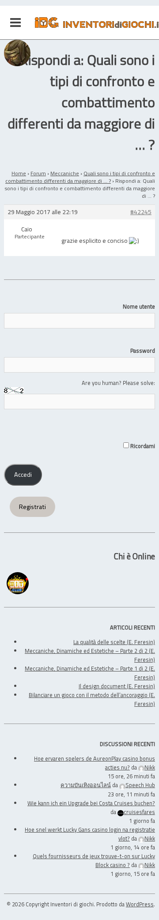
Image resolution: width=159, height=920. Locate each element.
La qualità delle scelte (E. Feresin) (114, 641)
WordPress (140, 904)
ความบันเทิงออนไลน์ (86, 784)
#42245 (140, 212)
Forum (38, 173)
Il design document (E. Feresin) (117, 686)
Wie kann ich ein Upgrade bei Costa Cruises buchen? (91, 803)
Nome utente (139, 306)
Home (18, 173)
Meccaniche (64, 173)
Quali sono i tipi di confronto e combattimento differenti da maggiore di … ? (80, 177)
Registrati (32, 507)
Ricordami (142, 445)
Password (142, 350)
